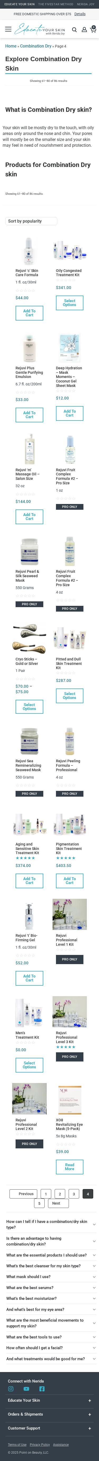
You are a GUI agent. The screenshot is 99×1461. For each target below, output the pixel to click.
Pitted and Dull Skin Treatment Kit (69, 663)
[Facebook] (42, 1389)
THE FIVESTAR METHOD (55, 4)
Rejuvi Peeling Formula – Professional (68, 765)
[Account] (85, 30)
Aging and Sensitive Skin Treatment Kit (27, 848)
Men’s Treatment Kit (27, 1035)
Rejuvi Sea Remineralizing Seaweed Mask (28, 765)
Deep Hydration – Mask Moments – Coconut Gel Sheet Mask (69, 377)
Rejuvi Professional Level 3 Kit (66, 1037)
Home (11, 46)
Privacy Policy (40, 1445)
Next (56, 1203)
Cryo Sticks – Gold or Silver (27, 661)
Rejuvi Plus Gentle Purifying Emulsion (29, 372)
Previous (26, 1194)
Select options (69, 302)
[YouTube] (26, 1389)
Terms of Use (17, 1445)
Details (80, 14)
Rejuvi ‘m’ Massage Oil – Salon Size (28, 474)
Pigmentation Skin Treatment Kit (69, 848)
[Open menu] (8, 29)
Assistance (61, 1445)
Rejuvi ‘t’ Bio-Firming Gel (26, 937)
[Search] (74, 29)
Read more (69, 1167)
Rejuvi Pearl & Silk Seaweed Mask (27, 575)
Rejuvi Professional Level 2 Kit (26, 1124)
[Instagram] (11, 1389)
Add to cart (29, 313)
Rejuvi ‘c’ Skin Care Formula (27, 273)
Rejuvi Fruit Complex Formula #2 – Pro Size (67, 476)
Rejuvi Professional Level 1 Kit (66, 940)
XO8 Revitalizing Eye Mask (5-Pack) (69, 1124)
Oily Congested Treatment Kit (69, 273)
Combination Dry (35, 46)
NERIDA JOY (86, 4)
